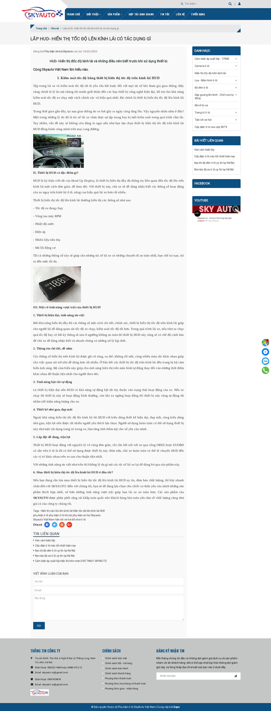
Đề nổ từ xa (201, 105)
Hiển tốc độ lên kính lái (86, 510)
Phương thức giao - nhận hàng (121, 688)
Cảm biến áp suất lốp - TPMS (212, 58)
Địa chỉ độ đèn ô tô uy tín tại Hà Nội (55, 550)
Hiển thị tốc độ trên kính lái (210, 73)
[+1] (69, 524)
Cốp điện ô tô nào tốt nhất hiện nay (55, 545)
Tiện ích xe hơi (203, 119)
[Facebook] (265, 352)
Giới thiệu (92, 14)
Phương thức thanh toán (118, 678)
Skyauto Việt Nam (44, 519)
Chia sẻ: (37, 524)
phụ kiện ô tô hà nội (60, 515)
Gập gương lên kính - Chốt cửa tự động (214, 96)
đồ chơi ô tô (79, 519)
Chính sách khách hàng (118, 673)
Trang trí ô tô (202, 112)
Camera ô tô (202, 66)
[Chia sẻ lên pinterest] (62, 524)
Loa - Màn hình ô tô (206, 80)
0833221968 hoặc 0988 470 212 (64, 667)
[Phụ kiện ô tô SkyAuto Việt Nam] (52, 12)
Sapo (176, 706)
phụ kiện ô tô (40, 515)
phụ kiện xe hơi (81, 515)
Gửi (39, 625)
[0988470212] (265, 370)
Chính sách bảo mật (116, 658)
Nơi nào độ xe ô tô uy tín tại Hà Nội (55, 555)
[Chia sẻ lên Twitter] (54, 524)
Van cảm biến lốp (45, 540)
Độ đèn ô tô (201, 87)
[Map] (265, 342)
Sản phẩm (113, 14)
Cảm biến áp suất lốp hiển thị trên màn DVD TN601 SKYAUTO (71, 560)
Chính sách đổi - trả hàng (118, 663)
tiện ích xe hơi (63, 519)
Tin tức (164, 14)
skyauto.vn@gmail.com (55, 672)
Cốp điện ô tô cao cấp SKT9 (211, 126)
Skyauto (96, 515)
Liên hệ (180, 14)
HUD (102, 510)
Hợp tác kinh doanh (141, 14)
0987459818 (54, 679)
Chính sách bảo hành (116, 668)
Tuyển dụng (198, 14)
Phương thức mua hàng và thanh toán (125, 683)
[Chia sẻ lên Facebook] (47, 524)
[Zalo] (265, 361)
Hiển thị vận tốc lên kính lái (56, 510)
